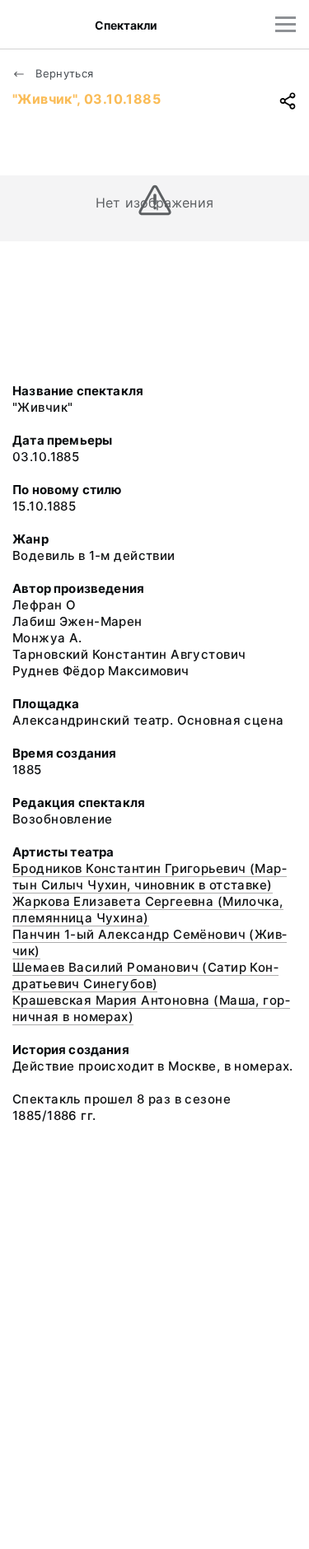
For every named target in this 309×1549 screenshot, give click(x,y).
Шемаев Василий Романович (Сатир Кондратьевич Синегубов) (145, 975)
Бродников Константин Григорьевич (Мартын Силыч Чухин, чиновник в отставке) (149, 877)
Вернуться (63, 73)
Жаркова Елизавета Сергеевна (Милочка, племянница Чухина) (147, 909)
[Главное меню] (285, 24)
